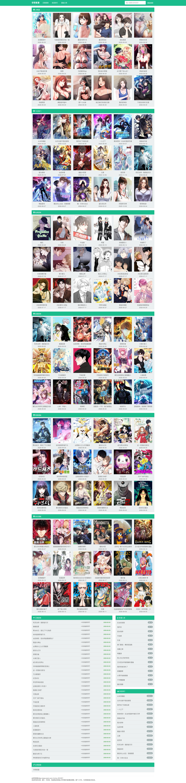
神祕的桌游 (143, 71)
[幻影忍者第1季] (143, 563)
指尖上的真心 (102, 274)
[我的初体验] (123, 88)
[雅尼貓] (123, 563)
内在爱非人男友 (62, 305)
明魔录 (119, 653)
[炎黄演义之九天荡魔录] (82, 430)
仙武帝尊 (62, 172)
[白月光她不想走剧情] (62, 126)
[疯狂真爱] (123, 25)
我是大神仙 (102, 344)
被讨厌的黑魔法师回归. (42, 546)
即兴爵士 (62, 274)
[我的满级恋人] (82, 290)
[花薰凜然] (62, 563)
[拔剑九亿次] (103, 430)
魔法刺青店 (102, 40)
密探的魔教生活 (102, 508)
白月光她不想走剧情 (62, 141)
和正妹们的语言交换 (102, 102)
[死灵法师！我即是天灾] (143, 158)
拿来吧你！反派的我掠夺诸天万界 (128, 714)
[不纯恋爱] (82, 360)
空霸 (102, 609)
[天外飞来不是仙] (143, 462)
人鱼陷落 (143, 375)
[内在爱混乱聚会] (123, 259)
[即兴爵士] (62, 259)
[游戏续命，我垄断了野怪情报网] (143, 392)
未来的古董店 (143, 508)
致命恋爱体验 (41, 508)
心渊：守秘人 (62, 406)
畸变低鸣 (123, 508)
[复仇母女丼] (103, 189)
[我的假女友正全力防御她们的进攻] (82, 563)
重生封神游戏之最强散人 (123, 375)
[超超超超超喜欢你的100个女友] (62, 532)
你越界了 (143, 242)
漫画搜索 (150, 3)
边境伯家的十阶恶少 (82, 476)
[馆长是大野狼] (103, 56)
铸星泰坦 (42, 204)
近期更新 (46, 3)
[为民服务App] (82, 56)
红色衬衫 (42, 476)
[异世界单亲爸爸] (62, 462)
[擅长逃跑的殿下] (42, 594)
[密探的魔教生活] (103, 493)
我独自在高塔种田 (82, 508)
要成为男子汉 (82, 40)
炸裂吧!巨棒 (123, 204)
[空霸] (103, 594)
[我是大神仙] (103, 329)
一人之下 (103, 141)
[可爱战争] (123, 462)
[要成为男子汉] (82, 25)
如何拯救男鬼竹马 (62, 445)
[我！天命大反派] (82, 189)
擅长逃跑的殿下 (41, 609)
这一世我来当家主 (143, 445)
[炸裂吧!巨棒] (123, 189)
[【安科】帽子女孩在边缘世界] (123, 532)
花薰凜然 (62, 578)
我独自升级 (143, 141)
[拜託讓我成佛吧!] (82, 594)
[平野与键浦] (103, 290)
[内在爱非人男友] (62, 290)
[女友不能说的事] (42, 56)
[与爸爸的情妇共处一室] (62, 25)
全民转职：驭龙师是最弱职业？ (43, 638)
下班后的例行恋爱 (143, 102)
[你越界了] (143, 228)
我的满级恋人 (82, 305)
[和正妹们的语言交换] (103, 88)
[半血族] (82, 228)
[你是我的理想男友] (143, 290)
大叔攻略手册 (41, 274)
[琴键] (103, 228)
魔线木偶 (103, 546)
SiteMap (55, 778)
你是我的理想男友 (143, 305)
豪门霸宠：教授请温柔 (124, 645)
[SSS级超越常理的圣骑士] (42, 360)
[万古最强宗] (62, 360)
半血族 (82, 242)
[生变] (62, 228)
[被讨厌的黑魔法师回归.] (42, 532)
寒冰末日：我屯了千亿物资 (42, 445)
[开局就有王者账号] (103, 360)
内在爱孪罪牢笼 (41, 305)
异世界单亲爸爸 (62, 476)
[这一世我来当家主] (143, 430)
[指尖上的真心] (103, 259)
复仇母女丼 (102, 204)
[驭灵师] (123, 158)
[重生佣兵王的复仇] (62, 493)
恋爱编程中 (42, 578)
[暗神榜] (82, 392)
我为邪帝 (42, 172)
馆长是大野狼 (102, 71)
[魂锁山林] (82, 259)
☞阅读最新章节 (85, 622)
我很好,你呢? (102, 476)
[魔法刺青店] (103, 25)
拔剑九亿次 (102, 445)
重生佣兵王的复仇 (62, 508)
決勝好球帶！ (82, 546)
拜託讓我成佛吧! (82, 609)
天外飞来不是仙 (143, 476)
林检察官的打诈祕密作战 (41, 758)
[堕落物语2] (143, 189)
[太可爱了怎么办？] (123, 56)
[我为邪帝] (42, 158)
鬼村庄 (119, 627)
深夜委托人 (123, 242)
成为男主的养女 (123, 445)
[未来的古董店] (143, 493)
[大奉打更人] (143, 329)
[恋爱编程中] (42, 563)
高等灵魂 (123, 344)
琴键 (102, 242)
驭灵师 (123, 172)
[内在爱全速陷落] (143, 259)
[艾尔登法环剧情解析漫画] (143, 532)
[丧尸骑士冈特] (62, 594)
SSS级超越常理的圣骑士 (42, 375)
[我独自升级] (143, 126)
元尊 (102, 172)
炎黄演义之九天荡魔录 (82, 445)
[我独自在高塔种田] (82, 493)
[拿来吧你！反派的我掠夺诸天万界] (123, 126)
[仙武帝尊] (62, 158)
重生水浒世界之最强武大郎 (42, 406)
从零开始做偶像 (122, 675)
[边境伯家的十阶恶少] (82, 462)
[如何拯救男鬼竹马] (62, 430)
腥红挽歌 (120, 684)
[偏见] (42, 228)
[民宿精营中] (42, 25)
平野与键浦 (102, 305)
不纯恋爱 (82, 375)
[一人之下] (103, 126)
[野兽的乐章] (143, 25)
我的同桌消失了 (122, 667)
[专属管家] (42, 88)
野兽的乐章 (143, 40)
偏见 (41, 242)
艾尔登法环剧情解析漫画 (143, 546)
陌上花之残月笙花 (123, 658)
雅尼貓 (123, 578)
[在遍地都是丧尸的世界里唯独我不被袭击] (123, 594)
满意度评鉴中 (62, 102)
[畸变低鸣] (123, 493)
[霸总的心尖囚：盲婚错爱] (62, 189)
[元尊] (103, 158)
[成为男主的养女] (123, 430)
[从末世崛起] (42, 126)
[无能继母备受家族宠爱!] (103, 563)
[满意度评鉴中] (62, 88)
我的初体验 (123, 102)
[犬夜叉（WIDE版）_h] (143, 594)
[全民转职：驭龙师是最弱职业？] (82, 329)
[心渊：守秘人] (62, 392)
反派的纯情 (121, 622)
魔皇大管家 (82, 172)
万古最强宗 (62, 375)
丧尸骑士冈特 (62, 609)
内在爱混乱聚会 (123, 274)
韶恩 (62, 71)
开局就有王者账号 (103, 375)
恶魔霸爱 (120, 671)
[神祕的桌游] (143, 56)
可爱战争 (123, 476)
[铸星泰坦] (42, 189)
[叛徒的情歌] (123, 290)
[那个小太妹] (82, 88)
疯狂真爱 (123, 40)
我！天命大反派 (82, 204)
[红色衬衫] (42, 462)
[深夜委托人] (123, 228)
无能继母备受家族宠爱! (102, 578)
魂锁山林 (82, 274)
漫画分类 (64, 3)
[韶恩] (62, 56)
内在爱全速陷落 (143, 274)
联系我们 (60, 778)
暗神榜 (82, 406)
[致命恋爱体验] (42, 493)
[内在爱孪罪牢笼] (42, 290)
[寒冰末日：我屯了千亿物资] (42, 430)
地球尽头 (123, 406)
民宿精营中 (42, 40)
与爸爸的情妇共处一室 (62, 40)
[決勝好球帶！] (82, 532)
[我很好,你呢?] (103, 462)
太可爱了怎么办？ (123, 71)
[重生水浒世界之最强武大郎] (42, 392)
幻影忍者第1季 (143, 578)
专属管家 (42, 102)
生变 (62, 242)
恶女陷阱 (120, 631)
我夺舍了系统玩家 (82, 141)
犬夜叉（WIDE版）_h (143, 609)
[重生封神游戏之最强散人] (123, 360)
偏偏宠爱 (62, 344)
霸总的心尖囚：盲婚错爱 (62, 204)
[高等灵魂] (123, 329)
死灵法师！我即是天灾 (143, 172)
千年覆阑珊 (121, 680)
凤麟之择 (120, 649)
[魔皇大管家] (82, 158)
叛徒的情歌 (123, 305)
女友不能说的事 (41, 71)
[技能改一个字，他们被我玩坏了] (103, 392)
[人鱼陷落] (143, 360)
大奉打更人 (143, 344)
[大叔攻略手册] (42, 259)
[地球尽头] (123, 392)
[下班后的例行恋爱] (143, 88)
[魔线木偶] (103, 532)
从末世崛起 (42, 141)
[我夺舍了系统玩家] (82, 126)
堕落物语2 (143, 204)
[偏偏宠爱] (62, 329)
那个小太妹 (82, 102)
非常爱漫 (35, 2)
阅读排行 (55, 3)
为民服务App (82, 71)
